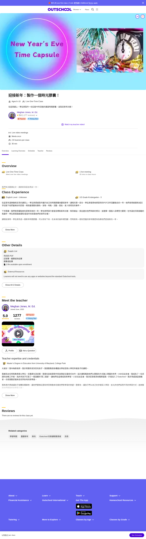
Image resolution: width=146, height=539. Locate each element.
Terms (90, 3)
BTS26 (76, 3)
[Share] (137, 16)
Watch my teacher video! (75, 124)
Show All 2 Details (12, 285)
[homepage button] (60, 9)
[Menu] (97, 9)
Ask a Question (29, 351)
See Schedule (137, 535)
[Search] (92, 9)
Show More (10, 230)
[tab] (5, 151)
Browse (76, 9)
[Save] (143, 16)
